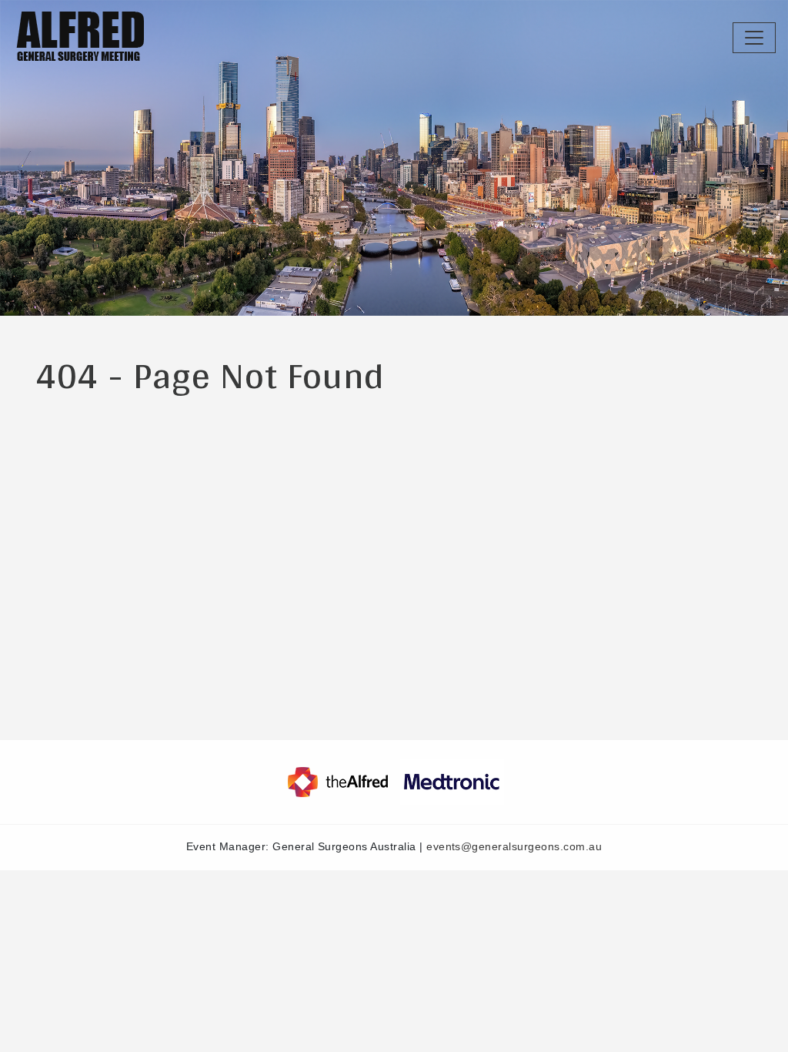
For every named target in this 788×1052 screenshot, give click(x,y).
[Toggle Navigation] (754, 37)
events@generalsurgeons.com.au (514, 847)
